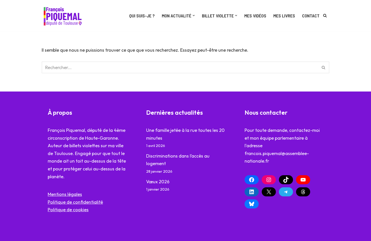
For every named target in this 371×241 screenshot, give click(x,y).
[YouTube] (303, 179)
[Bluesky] (252, 203)
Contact (311, 15)
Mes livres (284, 15)
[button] (194, 15)
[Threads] (303, 191)
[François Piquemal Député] (64, 16)
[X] (269, 191)
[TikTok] (286, 179)
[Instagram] (269, 179)
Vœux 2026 (157, 182)
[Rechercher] (325, 15)
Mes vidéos (255, 15)
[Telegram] (286, 191)
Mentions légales (65, 194)
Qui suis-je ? (142, 15)
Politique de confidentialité (75, 202)
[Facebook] (252, 179)
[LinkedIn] (252, 191)
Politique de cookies (68, 210)
